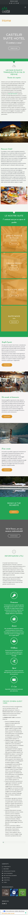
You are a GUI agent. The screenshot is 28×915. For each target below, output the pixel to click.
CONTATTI (14, 512)
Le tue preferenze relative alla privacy (14, 911)
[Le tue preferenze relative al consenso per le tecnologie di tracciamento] (25, 913)
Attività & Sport (14, 535)
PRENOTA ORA (14, 48)
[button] (1, 132)
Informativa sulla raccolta (8, 913)
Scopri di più (7, 364)
